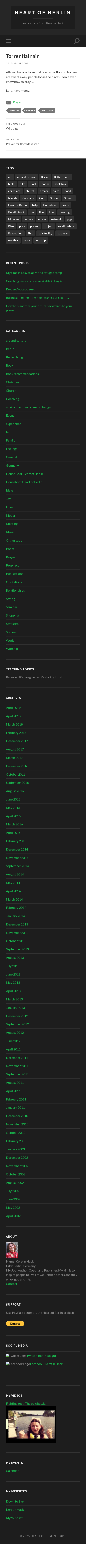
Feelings (11, 448)
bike (22, 184)
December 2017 (17, 741)
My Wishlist (14, 1518)
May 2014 (13, 882)
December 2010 (17, 1116)
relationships (66, 226)
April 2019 (13, 707)
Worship (12, 648)
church (30, 191)
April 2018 (13, 716)
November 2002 (17, 1166)
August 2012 (15, 1032)
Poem (10, 549)
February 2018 (16, 733)
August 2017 (15, 749)
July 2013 (12, 966)
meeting (65, 212)
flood (68, 191)
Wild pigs (16, 126)
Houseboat (50, 205)
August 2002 (15, 1182)
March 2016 (14, 824)
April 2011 (13, 1091)
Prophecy (12, 565)
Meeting (12, 523)
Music (10, 532)
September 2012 (17, 1024)
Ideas (9, 490)
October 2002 (15, 1174)
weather (47, 110)
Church (11, 390)
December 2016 (17, 766)
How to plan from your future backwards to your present (39, 308)
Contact (11, 1283)
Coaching (12, 399)
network (56, 219)
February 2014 (16, 907)
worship (41, 240)
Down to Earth (16, 1501)
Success (11, 632)
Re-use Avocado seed (20, 289)
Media (10, 515)
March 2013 (14, 999)
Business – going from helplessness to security (37, 297)
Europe (14, 110)
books (45, 184)
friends (12, 198)
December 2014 (17, 849)
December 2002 (17, 1157)
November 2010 (17, 1124)
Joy (8, 499)
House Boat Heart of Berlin (24, 474)
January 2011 (15, 1107)
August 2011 (15, 1082)
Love (9, 507)
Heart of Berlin (43, 12)
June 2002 (13, 1199)
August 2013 (15, 957)
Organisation (15, 540)
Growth (68, 198)
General (11, 457)
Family (10, 440)
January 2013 (15, 1007)
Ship (30, 233)
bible (11, 184)
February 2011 (16, 1099)
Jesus (65, 205)
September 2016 (17, 782)
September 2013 (17, 949)
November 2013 (17, 932)
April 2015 (13, 832)
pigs (69, 219)
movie (42, 219)
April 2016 (13, 816)
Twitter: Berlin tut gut (41, 1355)
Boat (33, 184)
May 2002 (13, 1207)
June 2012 (13, 1041)
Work (10, 640)
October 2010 (15, 1132)
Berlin (45, 177)
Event (10, 415)
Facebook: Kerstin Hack (46, 1364)
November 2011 (17, 1066)
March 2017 (14, 757)
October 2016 (15, 774)
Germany (28, 198)
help (35, 205)
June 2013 (13, 974)
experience (13, 424)
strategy (63, 233)
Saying (10, 599)
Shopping (12, 615)
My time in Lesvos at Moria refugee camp (34, 272)
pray (22, 226)
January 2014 (15, 916)
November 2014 (17, 858)
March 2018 (14, 724)
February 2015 (16, 841)
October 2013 (15, 941)
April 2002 (13, 1216)
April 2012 (13, 1049)
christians (14, 191)
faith (56, 191)
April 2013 (13, 991)
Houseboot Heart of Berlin (24, 482)
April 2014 (13, 891)
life (32, 212)
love (51, 212)
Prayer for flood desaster (22, 142)
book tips (60, 184)
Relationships (15, 590)
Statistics (12, 623)
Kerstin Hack (16, 212)
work (27, 240)
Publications (14, 573)
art (10, 177)
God (41, 198)
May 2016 (13, 807)
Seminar (11, 607)
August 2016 (15, 791)
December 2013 (17, 924)
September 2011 (17, 1074)
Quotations (14, 582)
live (41, 212)
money (28, 219)
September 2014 (17, 866)
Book (9, 365)
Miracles (13, 219)
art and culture (26, 177)
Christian (12, 382)
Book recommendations (22, 374)
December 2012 (17, 1016)
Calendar (12, 1470)
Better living (14, 357)
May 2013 (13, 982)
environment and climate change (28, 407)
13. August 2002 (17, 63)
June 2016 (13, 799)
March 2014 (14, 899)
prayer (30, 110)
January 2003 (15, 1149)
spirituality (45, 233)
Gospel (54, 198)
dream (44, 191)
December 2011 (17, 1057)
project (48, 226)
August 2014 (15, 874)
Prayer (17, 102)
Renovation (15, 233)
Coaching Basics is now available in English (35, 281)
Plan (11, 226)
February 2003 (16, 1141)
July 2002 (12, 1191)
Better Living (62, 177)
